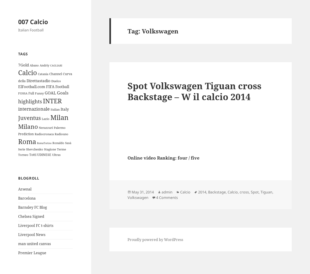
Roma (27, 141)
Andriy (44, 65)
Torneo (23, 155)
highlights (30, 101)
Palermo (60, 128)
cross (244, 192)
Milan (59, 117)
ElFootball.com (31, 86)
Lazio (45, 119)
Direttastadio (38, 80)
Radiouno (61, 134)
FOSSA (22, 93)
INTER (52, 100)
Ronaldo (58, 143)
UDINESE (44, 154)
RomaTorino (44, 143)
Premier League (32, 252)
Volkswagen (138, 197)
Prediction (26, 134)
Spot (255, 192)
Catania (43, 74)
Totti (32, 154)
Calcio (27, 72)
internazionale (34, 109)
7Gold (23, 65)
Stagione (50, 149)
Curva (67, 74)
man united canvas (34, 243)
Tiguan (266, 192)
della (22, 81)
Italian (55, 109)
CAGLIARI (56, 65)
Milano (28, 126)
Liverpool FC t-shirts (35, 225)
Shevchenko (34, 149)
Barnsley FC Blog (32, 207)
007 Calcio (33, 22)
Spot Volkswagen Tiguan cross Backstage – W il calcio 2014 (194, 91)
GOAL (50, 93)
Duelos (56, 81)
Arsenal (25, 189)
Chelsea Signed (31, 216)
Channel (55, 74)
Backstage (217, 192)
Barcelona (27, 198)
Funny (39, 93)
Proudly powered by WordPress (155, 239)
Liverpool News (31, 234)
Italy (65, 109)
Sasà (68, 143)
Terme (61, 149)
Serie (21, 149)
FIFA (50, 86)
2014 (202, 192)
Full (31, 93)
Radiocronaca (44, 134)
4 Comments (167, 197)
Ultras (56, 155)
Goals (63, 93)
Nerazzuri (46, 128)
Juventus (29, 118)
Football (62, 86)
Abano (34, 65)
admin (167, 192)
